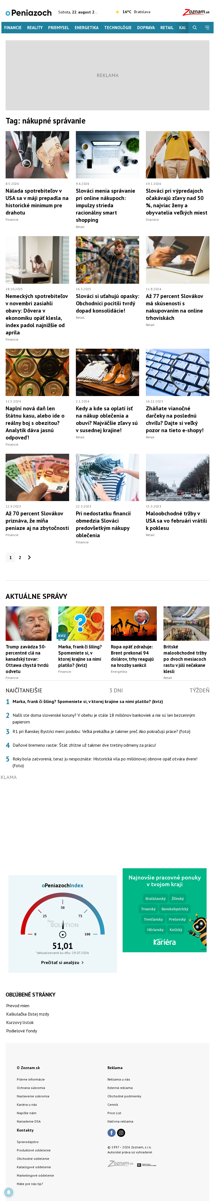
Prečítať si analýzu (60, 962)
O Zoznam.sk (28, 1067)
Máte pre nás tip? (30, 1184)
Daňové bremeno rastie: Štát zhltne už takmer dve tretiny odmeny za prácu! (84, 745)
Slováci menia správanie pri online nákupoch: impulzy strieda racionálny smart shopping (105, 205)
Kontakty (25, 1130)
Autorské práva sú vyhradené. (130, 1152)
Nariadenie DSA (29, 1121)
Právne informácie (31, 1079)
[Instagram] (121, 1133)
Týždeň (199, 690)
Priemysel (58, 27)
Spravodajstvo (28, 1142)
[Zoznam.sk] (122, 1165)
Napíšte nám (26, 1113)
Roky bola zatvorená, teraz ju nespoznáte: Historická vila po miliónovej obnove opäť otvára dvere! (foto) (105, 762)
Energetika (87, 27)
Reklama (115, 1067)
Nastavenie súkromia (33, 1096)
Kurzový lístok (20, 1022)
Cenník (113, 1104)
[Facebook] (112, 1133)
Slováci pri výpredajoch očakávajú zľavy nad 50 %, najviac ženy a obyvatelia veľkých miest (176, 201)
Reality (35, 27)
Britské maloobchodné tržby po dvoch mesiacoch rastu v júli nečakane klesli (184, 659)
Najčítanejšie (24, 690)
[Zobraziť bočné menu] (207, 27)
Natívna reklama (120, 1121)
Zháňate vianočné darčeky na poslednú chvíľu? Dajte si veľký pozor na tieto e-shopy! (175, 419)
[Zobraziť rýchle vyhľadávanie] (194, 27)
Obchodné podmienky (124, 1096)
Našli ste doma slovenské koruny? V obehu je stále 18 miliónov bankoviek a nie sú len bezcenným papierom (104, 718)
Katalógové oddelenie (34, 1167)
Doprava (146, 27)
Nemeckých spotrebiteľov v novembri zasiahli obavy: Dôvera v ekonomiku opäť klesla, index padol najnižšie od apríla (37, 314)
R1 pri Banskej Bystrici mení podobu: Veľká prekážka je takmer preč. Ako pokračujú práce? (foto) (101, 731)
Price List (114, 1113)
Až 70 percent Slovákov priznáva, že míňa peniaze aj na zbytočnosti (37, 521)
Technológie (118, 27)
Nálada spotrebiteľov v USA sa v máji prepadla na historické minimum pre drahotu (37, 201)
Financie (13, 27)
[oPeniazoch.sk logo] (29, 12)
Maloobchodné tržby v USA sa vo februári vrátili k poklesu (176, 521)
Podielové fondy (21, 1031)
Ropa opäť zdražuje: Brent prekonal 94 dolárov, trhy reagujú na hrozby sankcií (132, 656)
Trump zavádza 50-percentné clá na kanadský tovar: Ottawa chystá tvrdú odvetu (27, 659)
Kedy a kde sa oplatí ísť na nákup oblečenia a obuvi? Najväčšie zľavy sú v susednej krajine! (107, 419)
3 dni (116, 690)
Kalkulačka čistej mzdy (27, 1014)
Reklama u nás (119, 1079)
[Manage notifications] (8, 1192)
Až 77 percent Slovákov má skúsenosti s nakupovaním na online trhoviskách (174, 307)
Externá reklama (120, 1088)
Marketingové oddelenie (35, 1175)
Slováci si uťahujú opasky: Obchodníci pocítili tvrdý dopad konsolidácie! (107, 303)
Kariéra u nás (27, 1104)
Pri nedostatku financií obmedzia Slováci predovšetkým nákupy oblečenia (103, 524)
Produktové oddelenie (34, 1150)
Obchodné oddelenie (33, 1158)
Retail (167, 27)
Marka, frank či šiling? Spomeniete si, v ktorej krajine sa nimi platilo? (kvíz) (80, 656)
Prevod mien (17, 1005)
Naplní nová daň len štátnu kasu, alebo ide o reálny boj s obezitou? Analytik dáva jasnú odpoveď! (35, 423)
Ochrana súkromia (31, 1088)
